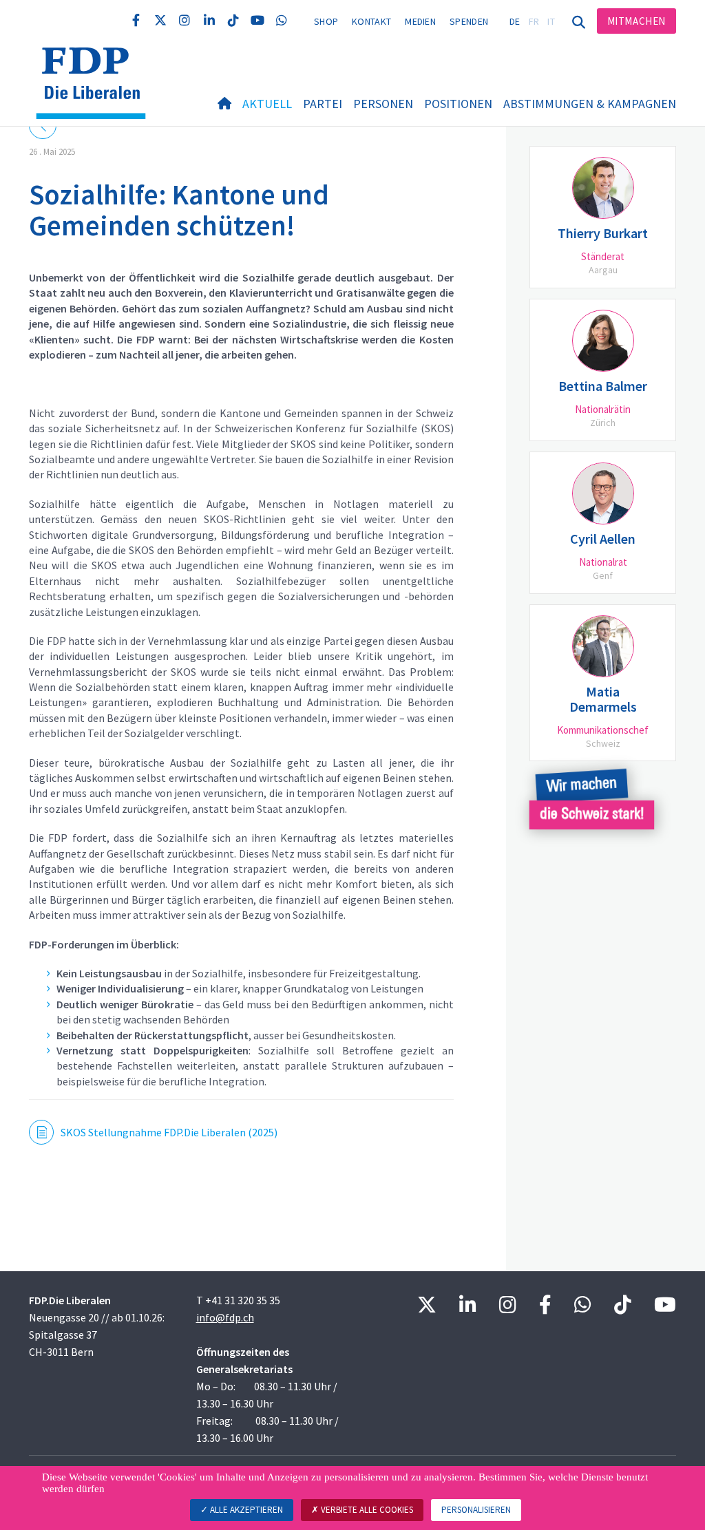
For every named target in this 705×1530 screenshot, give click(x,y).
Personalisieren (476, 1510)
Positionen (458, 103)
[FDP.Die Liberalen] (96, 64)
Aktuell (267, 103)
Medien (420, 21)
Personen (383, 103)
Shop (326, 21)
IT (551, 21)
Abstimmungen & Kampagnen (589, 103)
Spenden (469, 21)
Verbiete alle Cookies (366, 1510)
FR (534, 21)
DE (514, 21)
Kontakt (371, 21)
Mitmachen (636, 21)
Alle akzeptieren (245, 1510)
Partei (322, 103)
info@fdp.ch (225, 1317)
